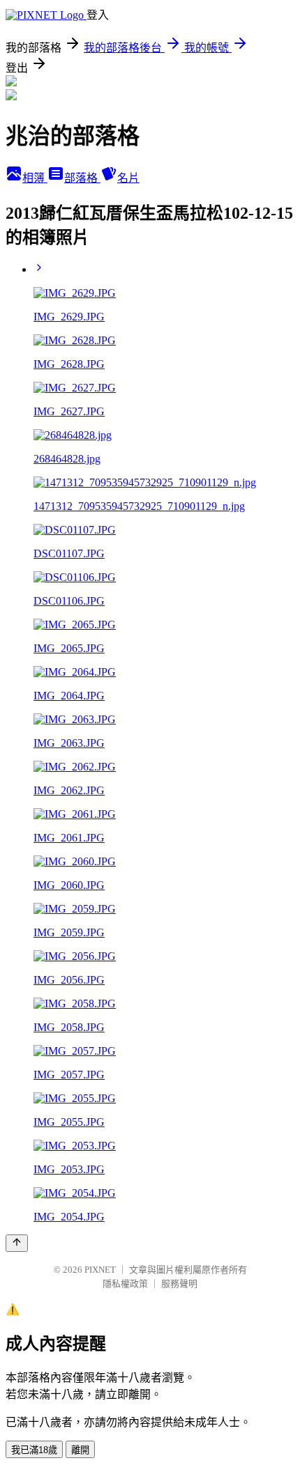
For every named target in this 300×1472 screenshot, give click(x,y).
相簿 (34, 178)
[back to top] (17, 1243)
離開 (80, 1450)
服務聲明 (179, 1283)
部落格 (82, 178)
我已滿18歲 (34, 1450)
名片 (128, 178)
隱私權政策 (125, 1283)
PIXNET (100, 1269)
